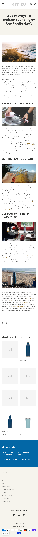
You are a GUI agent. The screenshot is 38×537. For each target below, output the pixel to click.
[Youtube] (19, 515)
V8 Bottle (23, 360)
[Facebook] (14, 515)
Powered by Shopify (19, 526)
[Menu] (3, 4)
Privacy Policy (6, 486)
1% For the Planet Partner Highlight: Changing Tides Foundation (15, 453)
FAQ (3, 480)
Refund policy (6, 498)
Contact (4, 477)
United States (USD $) (17, 511)
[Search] (31, 4)
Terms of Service (7, 495)
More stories (9, 447)
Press (3, 483)
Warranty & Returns (8, 489)
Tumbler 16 (23, 431)
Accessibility (6, 501)
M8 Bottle (5, 431)
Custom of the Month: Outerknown (16, 460)
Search (4, 492)
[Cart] (35, 4)
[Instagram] (24, 515)
